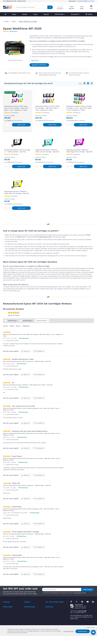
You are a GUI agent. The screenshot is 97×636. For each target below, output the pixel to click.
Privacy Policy (77, 592)
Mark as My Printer (40, 65)
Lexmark (46, 14)
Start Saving (88, 589)
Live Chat (91, 1)
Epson (14, 14)
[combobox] (34, 7)
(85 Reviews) (13, 31)
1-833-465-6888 (82, 1)
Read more (34, 60)
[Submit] (50, 7)
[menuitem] (84, 83)
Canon (35, 14)
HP (5, 14)
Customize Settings (68, 631)
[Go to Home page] (7, 7)
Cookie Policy (32, 631)
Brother (24, 14)
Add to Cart (21, 124)
